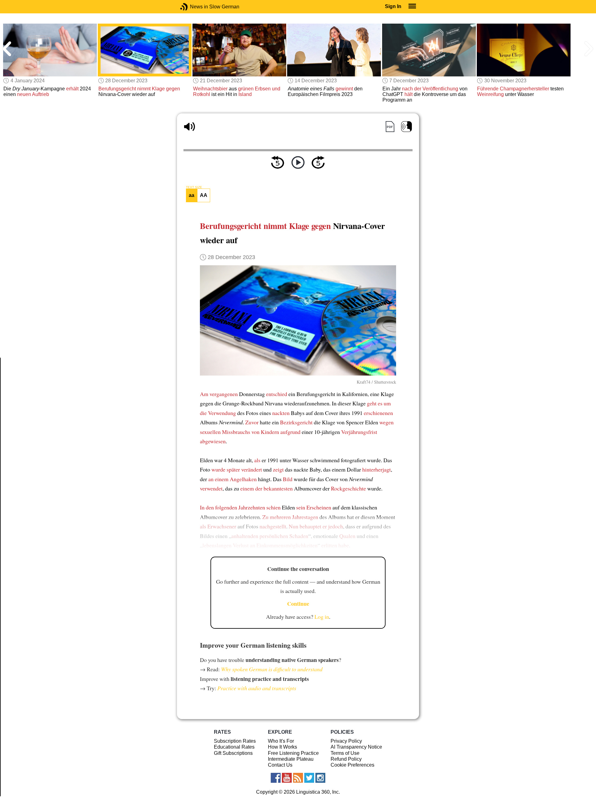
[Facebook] (276, 778)
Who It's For (281, 741)
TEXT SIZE (194, 187)
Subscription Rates (235, 741)
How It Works (282, 747)
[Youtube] (287, 778)
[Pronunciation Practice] (406, 126)
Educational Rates (234, 747)
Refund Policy (346, 759)
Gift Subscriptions (233, 753)
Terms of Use (345, 753)
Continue (298, 604)
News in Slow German (193, 6)
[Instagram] (320, 778)
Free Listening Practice (293, 753)
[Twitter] (309, 778)
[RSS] (298, 778)
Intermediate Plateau (291, 759)
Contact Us (280, 765)
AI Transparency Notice (356, 747)
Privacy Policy (346, 741)
